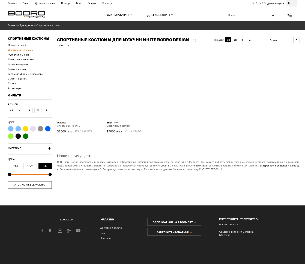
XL (20, 110)
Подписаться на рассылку (172, 222)
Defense (61, 122)
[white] (33, 129)
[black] (18, 136)
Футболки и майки (18, 54)
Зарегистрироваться (173, 232)
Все (250, 40)
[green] (25, 136)
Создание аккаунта (274, 3)
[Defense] (79, 87)
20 (228, 40)
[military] (18, 129)
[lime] (11, 136)
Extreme (12, 83)
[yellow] (25, 129)
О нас (26, 3)
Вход (258, 3)
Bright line (112, 122)
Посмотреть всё (17, 45)
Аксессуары (15, 88)
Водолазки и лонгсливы (21, 59)
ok (45, 166)
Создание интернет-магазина (236, 231)
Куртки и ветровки (18, 64)
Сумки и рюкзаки (17, 78)
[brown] (11, 129)
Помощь (65, 3)
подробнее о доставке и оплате (279, 165)
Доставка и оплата (45, 3)
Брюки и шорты (17, 69)
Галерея (92, 3)
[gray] (40, 129)
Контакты (107, 3)
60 (242, 40)
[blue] (48, 129)
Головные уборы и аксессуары (25, 73)
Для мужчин (26, 25)
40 (235, 40)
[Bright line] (129, 87)
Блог (78, 3)
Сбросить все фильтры (31, 185)
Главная (12, 3)
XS (11, 110)
